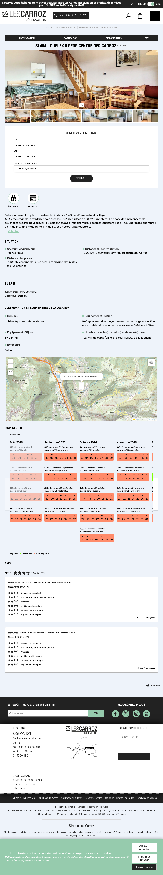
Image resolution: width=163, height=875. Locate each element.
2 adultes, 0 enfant (26, 168)
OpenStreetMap (150, 419)
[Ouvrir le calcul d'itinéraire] (10, 372)
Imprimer (155, 685)
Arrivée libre (15, 434)
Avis (147, 38)
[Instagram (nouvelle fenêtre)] (136, 713)
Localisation (70, 38)
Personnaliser (144, 867)
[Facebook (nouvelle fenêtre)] (115, 713)
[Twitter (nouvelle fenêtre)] (125, 713)
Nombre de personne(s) (26, 163)
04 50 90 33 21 (21, 755)
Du (15, 140)
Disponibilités (114, 38)
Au (15, 151)
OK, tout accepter (144, 848)
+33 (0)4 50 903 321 (72, 15)
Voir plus (13, 231)
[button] (141, 16)
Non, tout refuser (144, 858)
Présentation (27, 38)
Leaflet (137, 419)
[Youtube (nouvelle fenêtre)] (146, 713)
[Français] (129, 4)
